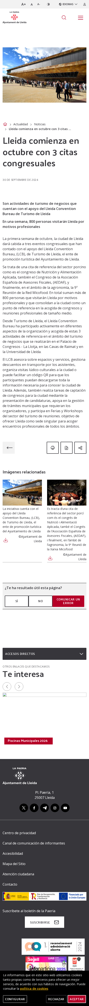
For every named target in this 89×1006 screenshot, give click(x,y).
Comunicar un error (68, 601)
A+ (23, 4)
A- (38, 4)
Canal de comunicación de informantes (34, 843)
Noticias (40, 124)
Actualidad (20, 124)
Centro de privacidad (19, 833)
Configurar (15, 999)
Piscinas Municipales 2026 (28, 741)
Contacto (10, 884)
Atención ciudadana (18, 874)
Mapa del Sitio (14, 863)
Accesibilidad (13, 853)
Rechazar (56, 999)
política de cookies (34, 989)
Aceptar (77, 999)
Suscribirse (40, 922)
